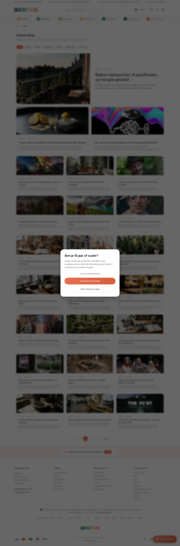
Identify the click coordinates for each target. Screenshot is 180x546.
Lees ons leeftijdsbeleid (90, 273)
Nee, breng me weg (90, 289)
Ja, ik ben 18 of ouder (90, 281)
